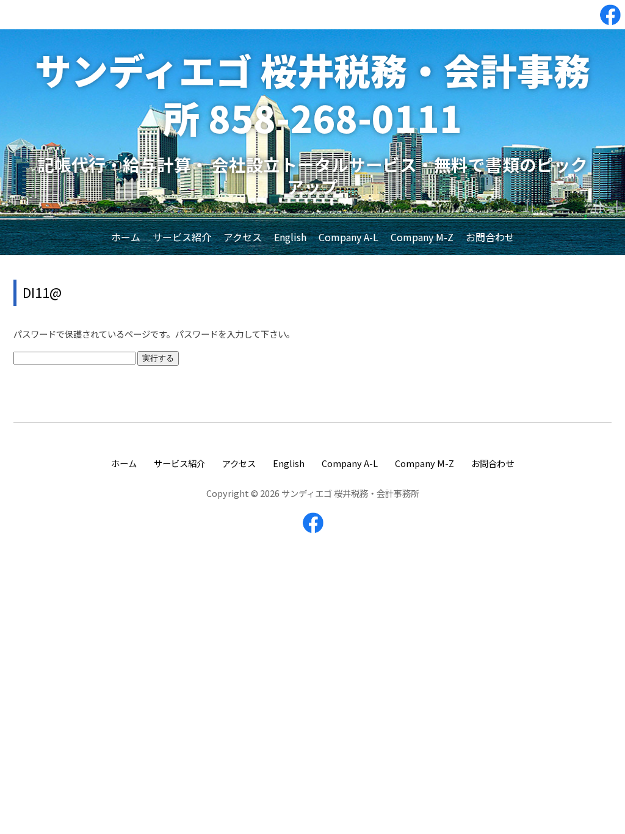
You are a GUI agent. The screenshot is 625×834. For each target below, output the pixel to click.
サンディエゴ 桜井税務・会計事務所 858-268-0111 (312, 93)
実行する (158, 358)
